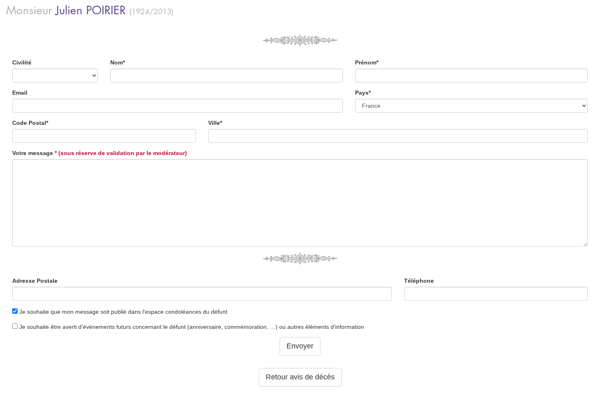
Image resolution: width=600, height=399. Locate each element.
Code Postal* (30, 123)
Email (19, 92)
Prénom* (366, 62)
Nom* (117, 62)
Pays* (363, 92)
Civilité (21, 62)
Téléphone (419, 280)
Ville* (215, 123)
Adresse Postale (35, 280)
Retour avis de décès (300, 377)
